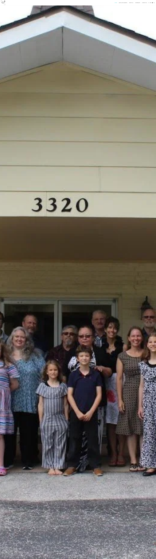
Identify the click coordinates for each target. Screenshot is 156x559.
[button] (149, 2)
